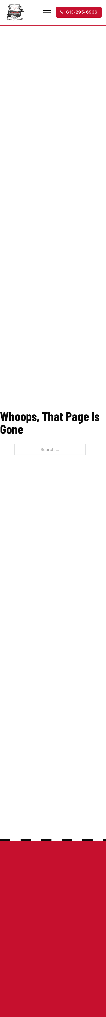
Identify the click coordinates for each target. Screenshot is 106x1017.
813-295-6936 (82, 12)
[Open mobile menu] (47, 12)
